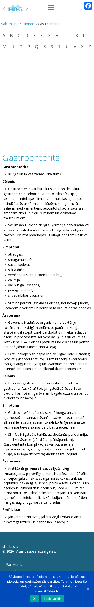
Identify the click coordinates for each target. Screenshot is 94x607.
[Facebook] (88, 6)
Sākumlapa (9, 23)
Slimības (28, 23)
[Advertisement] (47, 102)
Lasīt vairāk (52, 598)
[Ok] (88, 589)
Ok (35, 598)
